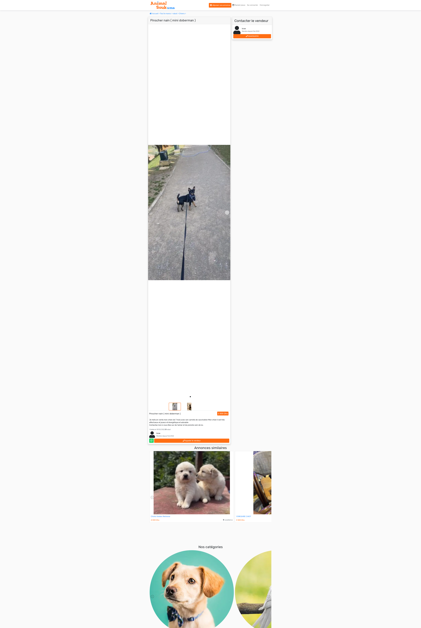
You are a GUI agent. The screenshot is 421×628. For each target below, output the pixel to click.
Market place (239, 5)
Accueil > (156, 14)
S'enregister (265, 5)
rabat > (176, 14)
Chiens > (182, 14)
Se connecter (252, 5)
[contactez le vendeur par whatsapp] (151, 440)
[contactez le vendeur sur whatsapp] (151, 440)
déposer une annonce (221, 5)
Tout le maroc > (166, 14)
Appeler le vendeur (193, 441)
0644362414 (253, 36)
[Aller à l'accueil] (163, 5)
